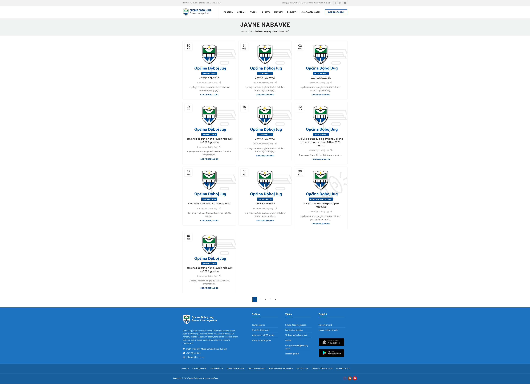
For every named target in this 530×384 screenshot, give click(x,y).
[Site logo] (197, 11)
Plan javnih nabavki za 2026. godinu (209, 203)
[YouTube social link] (345, 3)
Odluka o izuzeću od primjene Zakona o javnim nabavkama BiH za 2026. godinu (320, 142)
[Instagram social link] (340, 3)
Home (244, 31)
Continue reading (209, 94)
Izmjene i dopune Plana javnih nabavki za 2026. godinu (209, 140)
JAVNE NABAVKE (209, 73)
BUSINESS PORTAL (336, 12)
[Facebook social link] (335, 3)
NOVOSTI (327, 199)
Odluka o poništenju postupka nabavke (321, 205)
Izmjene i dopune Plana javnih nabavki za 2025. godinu (209, 269)
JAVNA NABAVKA (209, 78)
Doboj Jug (212, 82)
